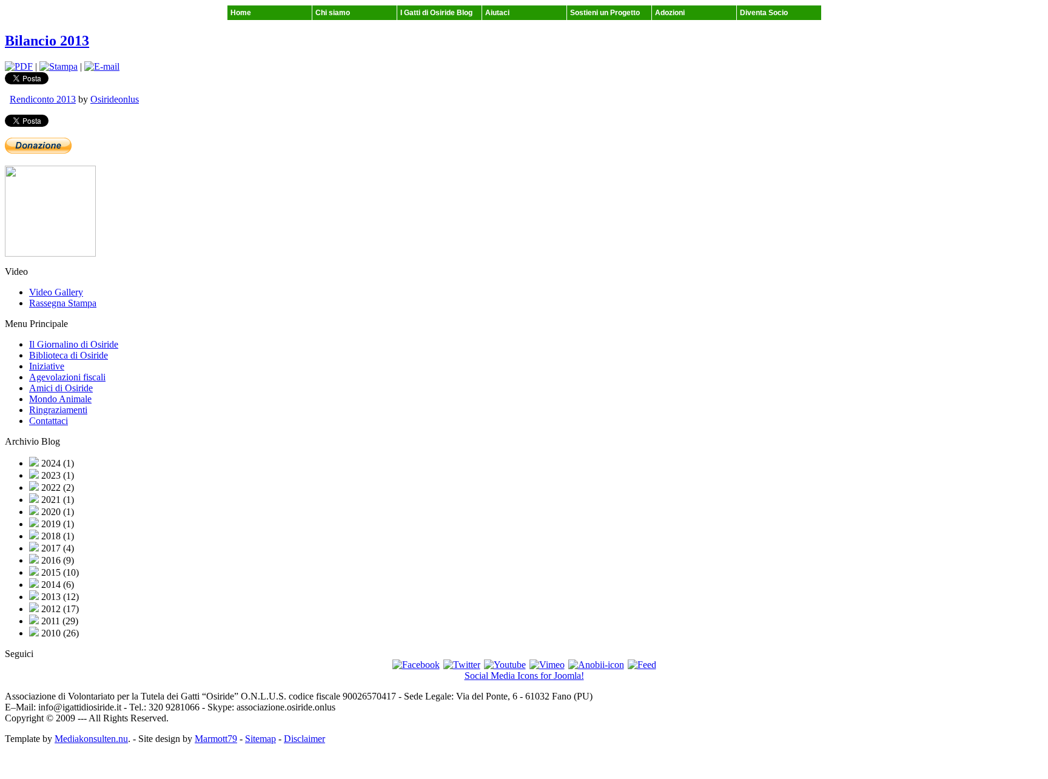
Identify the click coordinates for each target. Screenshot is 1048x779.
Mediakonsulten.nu (91, 738)
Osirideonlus (114, 99)
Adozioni (670, 12)
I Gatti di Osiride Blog (436, 12)
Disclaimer (304, 738)
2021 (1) (56, 499)
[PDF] (19, 66)
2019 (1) (56, 524)
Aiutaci (497, 12)
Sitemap (260, 738)
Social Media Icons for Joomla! (524, 675)
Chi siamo (332, 12)
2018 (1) (56, 536)
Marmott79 (216, 738)
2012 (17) (59, 609)
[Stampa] (58, 66)
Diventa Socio (764, 12)
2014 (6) (56, 584)
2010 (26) (59, 633)
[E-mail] (101, 66)
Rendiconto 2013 (43, 99)
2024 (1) (56, 463)
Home (240, 12)
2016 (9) (56, 560)
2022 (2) (56, 487)
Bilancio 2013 (47, 41)
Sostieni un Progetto (605, 12)
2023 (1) (56, 475)
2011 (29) (58, 621)
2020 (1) (56, 512)
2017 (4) (56, 548)
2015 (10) (59, 572)
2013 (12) (59, 597)
